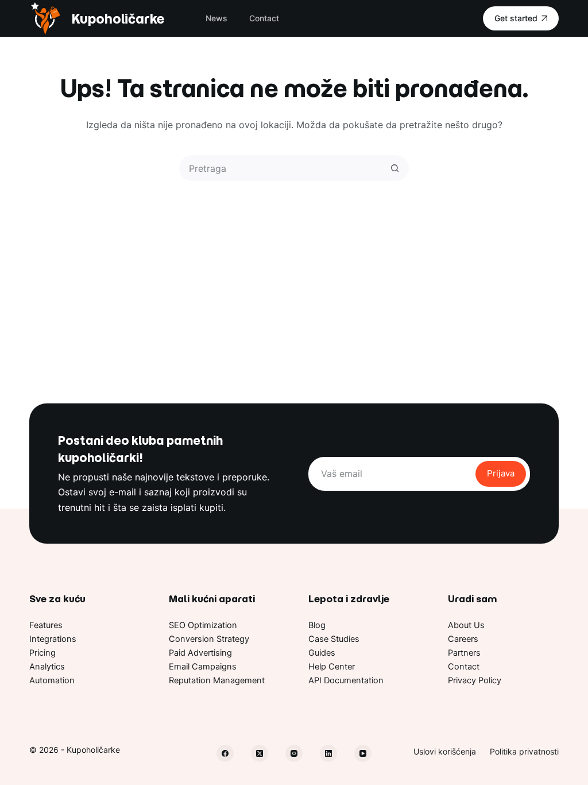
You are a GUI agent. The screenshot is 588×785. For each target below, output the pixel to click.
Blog (317, 625)
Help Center (331, 666)
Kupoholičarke (117, 18)
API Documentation (346, 680)
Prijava (500, 473)
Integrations (52, 639)
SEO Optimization (203, 625)
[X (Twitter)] (259, 753)
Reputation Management (217, 680)
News (216, 18)
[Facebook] (225, 753)
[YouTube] (363, 753)
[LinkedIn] (328, 753)
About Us (466, 625)
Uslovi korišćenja (444, 751)
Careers (463, 639)
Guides (321, 653)
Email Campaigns (203, 666)
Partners (464, 653)
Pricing (42, 653)
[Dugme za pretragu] (395, 168)
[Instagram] (294, 753)
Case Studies (333, 639)
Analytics (47, 666)
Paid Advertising (200, 653)
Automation (52, 680)
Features (46, 625)
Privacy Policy (474, 680)
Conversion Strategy (209, 639)
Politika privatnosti (524, 751)
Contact (264, 18)
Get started (515, 18)
